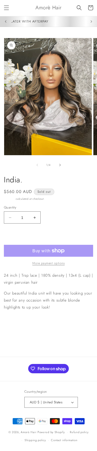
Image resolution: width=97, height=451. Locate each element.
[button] (6, 7)
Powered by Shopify (51, 432)
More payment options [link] (48, 263)
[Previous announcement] (5, 21)
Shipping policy (35, 440)
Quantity (10, 207)
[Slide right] (60, 165)
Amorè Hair (28, 432)
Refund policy (79, 432)
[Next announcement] (91, 21)
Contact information (64, 440)
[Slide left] (37, 165)
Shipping (9, 199)
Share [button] (14, 323)
